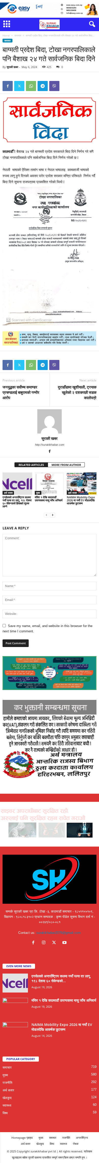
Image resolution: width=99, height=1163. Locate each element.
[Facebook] (8, 86)
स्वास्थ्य (7, 1105)
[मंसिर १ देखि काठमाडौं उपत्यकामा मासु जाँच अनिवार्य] (49, 483)
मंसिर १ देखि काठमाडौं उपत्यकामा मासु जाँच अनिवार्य (48, 498)
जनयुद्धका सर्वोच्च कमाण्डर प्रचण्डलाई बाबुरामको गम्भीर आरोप (21, 392)
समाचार (17, 35)
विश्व (5, 1113)
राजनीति (7, 1083)
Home (6, 35)
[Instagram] (45, 943)
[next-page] (52, 515)
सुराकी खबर (12, 67)
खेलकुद (7, 1098)
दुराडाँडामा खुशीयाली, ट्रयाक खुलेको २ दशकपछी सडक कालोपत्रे (77, 392)
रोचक (75, 1144)
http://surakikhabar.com (49, 444)
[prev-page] (46, 515)
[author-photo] (49, 421)
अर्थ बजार (8, 492)
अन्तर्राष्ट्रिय (82, 1137)
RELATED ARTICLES (31, 465)
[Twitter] (19, 86)
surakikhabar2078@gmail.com (58, 933)
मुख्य (38, 492)
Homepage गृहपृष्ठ (22, 1137)
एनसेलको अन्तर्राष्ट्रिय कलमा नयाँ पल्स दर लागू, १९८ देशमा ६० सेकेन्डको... (61, 978)
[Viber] (54, 86)
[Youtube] (65, 943)
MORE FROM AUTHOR (66, 465)
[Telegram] (43, 86)
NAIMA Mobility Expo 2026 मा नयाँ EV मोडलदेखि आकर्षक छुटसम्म (81, 500)
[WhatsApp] (31, 86)
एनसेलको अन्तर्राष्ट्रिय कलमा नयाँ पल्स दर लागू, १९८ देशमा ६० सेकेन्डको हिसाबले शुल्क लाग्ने (17, 501)
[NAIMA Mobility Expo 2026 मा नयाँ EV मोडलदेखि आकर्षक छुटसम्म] (81, 483)
